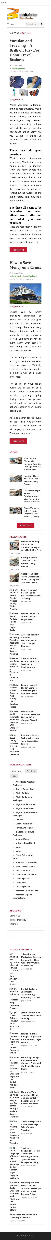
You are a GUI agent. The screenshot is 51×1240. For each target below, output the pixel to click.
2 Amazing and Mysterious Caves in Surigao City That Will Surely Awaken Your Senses (31, 960)
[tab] (17, 771)
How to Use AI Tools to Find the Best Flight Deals (30, 617)
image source (16, 99)
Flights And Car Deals (26, 804)
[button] (4, 2)
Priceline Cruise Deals (26, 862)
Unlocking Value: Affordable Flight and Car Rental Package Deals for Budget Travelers (30, 1098)
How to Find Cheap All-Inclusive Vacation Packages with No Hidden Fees (32, 464)
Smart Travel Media (25, 866)
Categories (17, 771)
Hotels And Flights (25, 827)
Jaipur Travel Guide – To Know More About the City (31, 1016)
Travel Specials (18, 68)
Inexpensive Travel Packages (24, 276)
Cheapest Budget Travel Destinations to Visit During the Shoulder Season (32, 496)
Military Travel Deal (25, 843)
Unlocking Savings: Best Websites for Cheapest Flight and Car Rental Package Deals (31, 1063)
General (19, 819)
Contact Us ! (15, 915)
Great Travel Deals (25, 823)
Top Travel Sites (23, 870)
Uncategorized (23, 886)
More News (25, 525)
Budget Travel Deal (25, 789)
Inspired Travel (23, 839)
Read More (18, 249)
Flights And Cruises (25, 808)
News (18, 847)
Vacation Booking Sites (27, 890)
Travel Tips (21, 882)
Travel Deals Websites (26, 874)
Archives (31, 771)
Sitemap (14, 924)
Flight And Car (23, 793)
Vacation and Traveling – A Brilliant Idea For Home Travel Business (24, 50)
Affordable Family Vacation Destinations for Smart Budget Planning (30, 640)
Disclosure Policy (18, 919)
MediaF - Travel (28, 1236)
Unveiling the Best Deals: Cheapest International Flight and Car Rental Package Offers (31, 1188)
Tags (14, 776)
